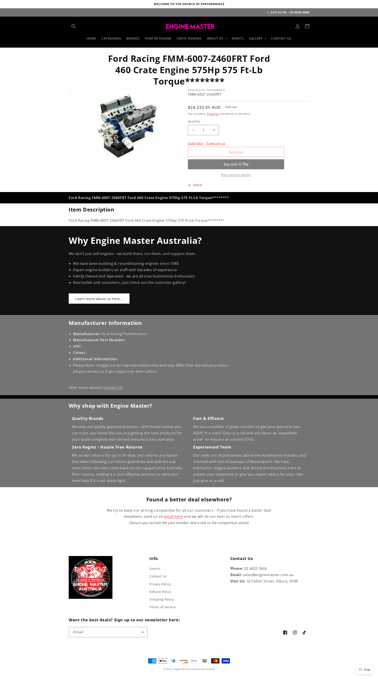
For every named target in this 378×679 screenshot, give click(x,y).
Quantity (194, 121)
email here (173, 516)
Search (154, 568)
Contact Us (113, 387)
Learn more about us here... (99, 298)
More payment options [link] (236, 175)
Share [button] (197, 185)
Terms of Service (162, 607)
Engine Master (182, 668)
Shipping (213, 114)
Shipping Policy (161, 599)
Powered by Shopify (203, 668)
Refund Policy (160, 592)
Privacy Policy (160, 584)
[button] (73, 26)
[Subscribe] (142, 632)
